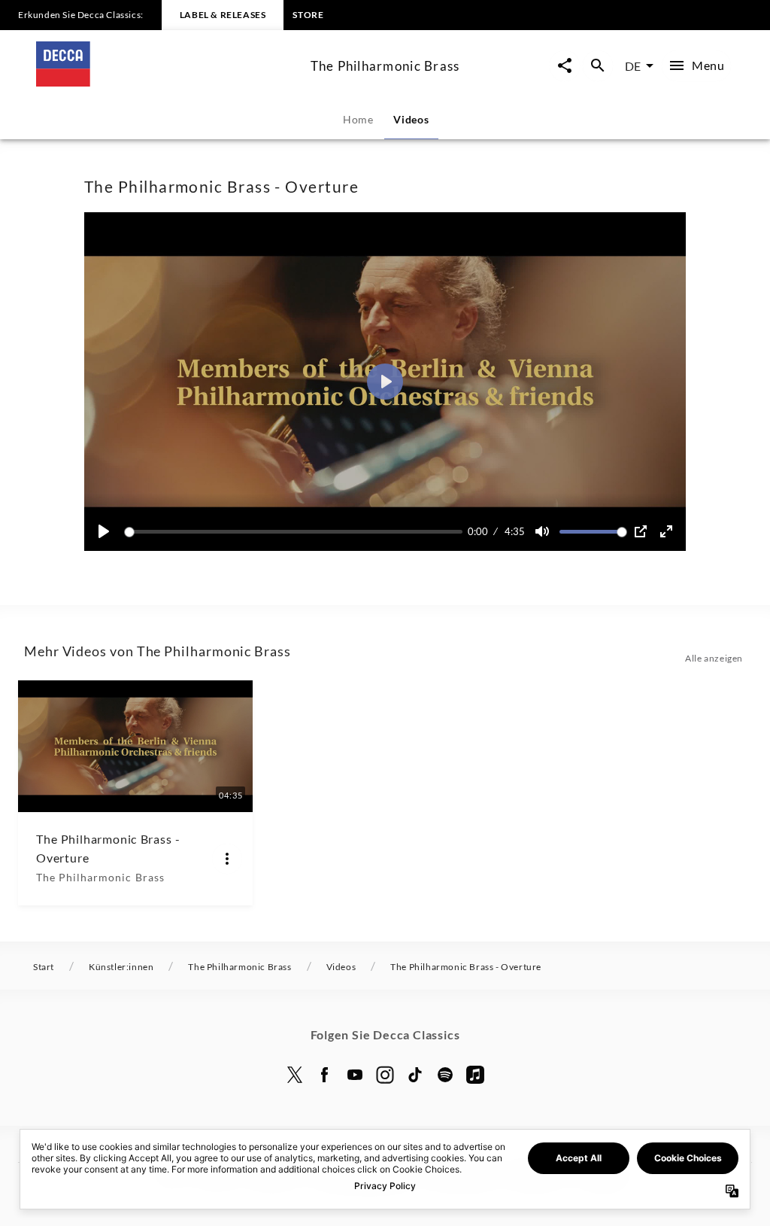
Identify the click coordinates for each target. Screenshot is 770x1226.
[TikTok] (415, 1075)
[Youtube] (355, 1075)
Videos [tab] (411, 119)
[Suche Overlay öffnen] (598, 65)
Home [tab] (358, 119)
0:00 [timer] (478, 531)
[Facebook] (325, 1075)
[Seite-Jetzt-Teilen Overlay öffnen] (565, 65)
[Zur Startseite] (167, 82)
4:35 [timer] (515, 531)
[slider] (295, 532)
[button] (385, 382)
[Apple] (475, 1075)
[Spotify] (445, 1075)
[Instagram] (385, 1075)
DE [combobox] (633, 66)
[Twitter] (295, 1075)
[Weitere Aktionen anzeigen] (227, 859)
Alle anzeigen (714, 658)
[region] (385, 381)
